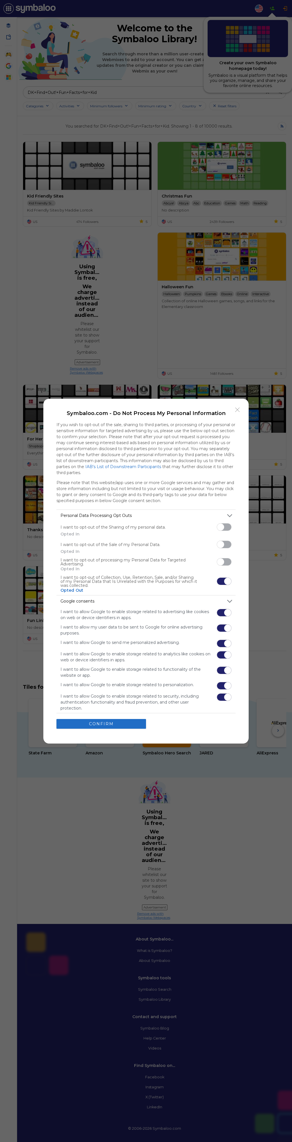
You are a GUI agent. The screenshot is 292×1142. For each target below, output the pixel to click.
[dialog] (146, 571)
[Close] (237, 409)
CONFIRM (101, 723)
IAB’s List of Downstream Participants (123, 466)
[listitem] (146, 515)
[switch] (224, 527)
